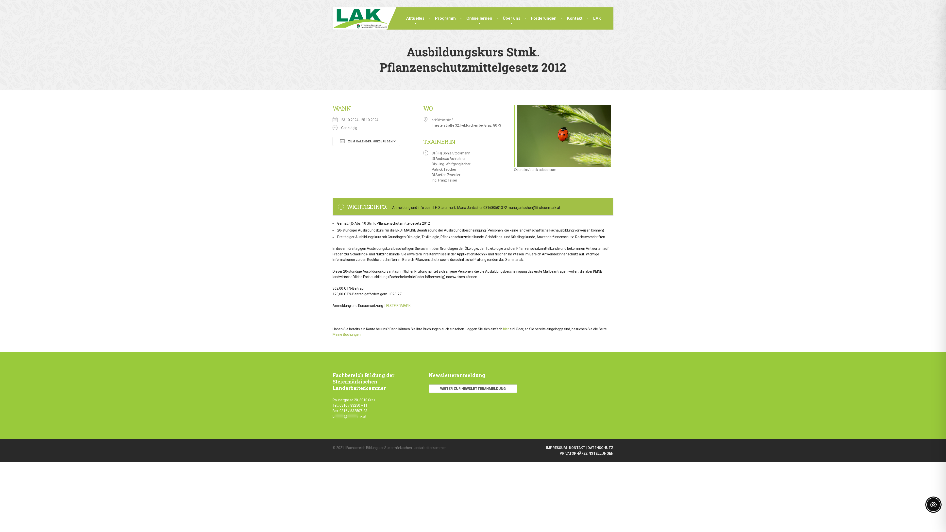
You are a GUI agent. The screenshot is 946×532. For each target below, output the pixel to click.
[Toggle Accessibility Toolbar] (933, 504)
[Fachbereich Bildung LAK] (360, 18)
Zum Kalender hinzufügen (370, 141)
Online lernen (479, 18)
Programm (445, 18)
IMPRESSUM (556, 448)
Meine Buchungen (347, 334)
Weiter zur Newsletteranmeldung (473, 389)
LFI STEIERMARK (398, 306)
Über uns (511, 18)
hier (506, 329)
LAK (597, 18)
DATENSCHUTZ (600, 448)
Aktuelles (415, 18)
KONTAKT (577, 448)
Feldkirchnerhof (442, 120)
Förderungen (544, 18)
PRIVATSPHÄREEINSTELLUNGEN (586, 453)
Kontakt (575, 18)
